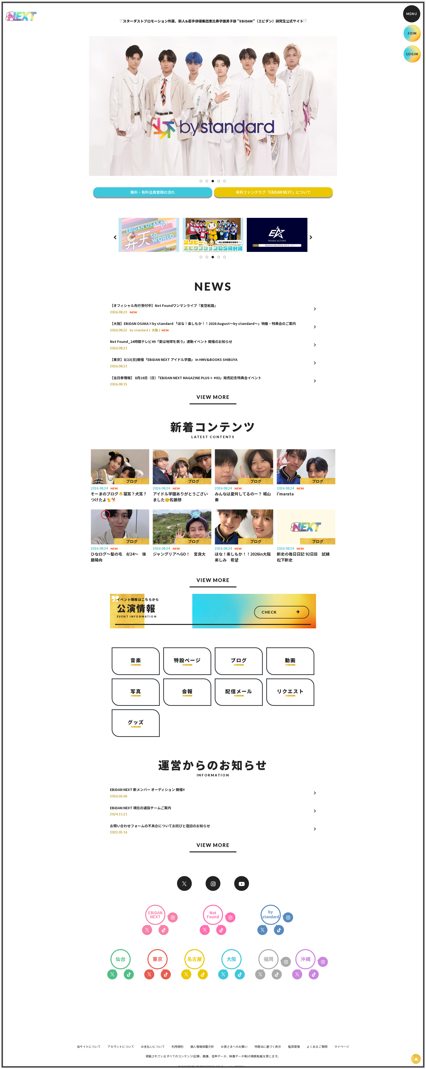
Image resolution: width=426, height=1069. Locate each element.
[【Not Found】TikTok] (221, 930)
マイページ (341, 1046)
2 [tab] (207, 181)
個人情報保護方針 (202, 1046)
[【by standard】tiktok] (279, 930)
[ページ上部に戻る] (416, 1059)
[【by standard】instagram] (288, 917)
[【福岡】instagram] (286, 962)
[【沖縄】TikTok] (314, 974)
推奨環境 (294, 1046)
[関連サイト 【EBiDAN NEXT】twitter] (147, 930)
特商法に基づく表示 (267, 1046)
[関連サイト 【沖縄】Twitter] (297, 974)
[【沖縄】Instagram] (323, 962)
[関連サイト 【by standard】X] (262, 930)
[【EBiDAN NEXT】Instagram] (213, 883)
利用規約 (177, 1046)
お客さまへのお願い (234, 1046)
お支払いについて (153, 1046)
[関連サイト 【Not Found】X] (205, 930)
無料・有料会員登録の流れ (152, 192)
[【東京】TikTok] (166, 974)
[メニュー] (411, 13)
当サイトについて (89, 1046)
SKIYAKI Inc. (241, 1067)
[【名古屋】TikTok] (203, 974)
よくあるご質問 (317, 1046)
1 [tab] (201, 181)
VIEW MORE (213, 397)
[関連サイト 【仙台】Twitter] (112, 974)
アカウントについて (120, 1046)
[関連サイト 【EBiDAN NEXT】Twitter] (184, 883)
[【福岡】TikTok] (277, 974)
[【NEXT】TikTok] (164, 930)
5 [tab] (224, 181)
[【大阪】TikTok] (240, 974)
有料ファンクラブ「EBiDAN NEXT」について (273, 192)
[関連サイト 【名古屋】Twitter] (186, 974)
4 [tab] (218, 181)
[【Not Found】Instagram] (230, 917)
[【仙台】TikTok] (129, 974)
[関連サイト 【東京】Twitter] (149, 974)
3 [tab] (212, 181)
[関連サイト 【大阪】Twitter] (223, 974)
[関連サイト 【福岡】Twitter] (260, 974)
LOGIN (412, 54)
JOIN (412, 33)
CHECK (269, 612)
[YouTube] (241, 883)
